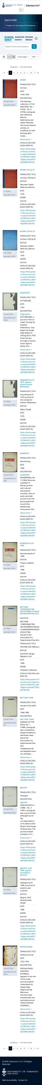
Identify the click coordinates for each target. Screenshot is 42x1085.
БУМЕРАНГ (25, 475)
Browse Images (29, 38)
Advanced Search (20, 38)
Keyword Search (9, 38)
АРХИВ (32, 104)
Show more (25, 139)
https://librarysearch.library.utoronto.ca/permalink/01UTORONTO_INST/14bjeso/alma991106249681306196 (30, 684)
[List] (9, 57)
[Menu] (21, 10)
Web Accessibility (9, 1080)
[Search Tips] (36, 38)
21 (31, 73)
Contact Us (22, 1080)
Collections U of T (16, 1061)
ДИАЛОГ (24, 802)
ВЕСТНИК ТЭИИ (27, 719)
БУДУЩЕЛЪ (25, 314)
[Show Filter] (4, 57)
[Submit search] (34, 46)
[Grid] (14, 57)
